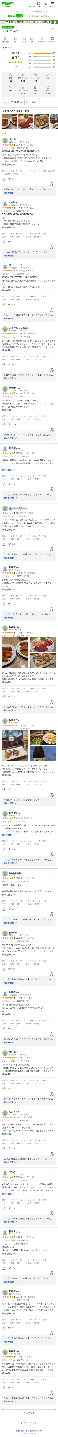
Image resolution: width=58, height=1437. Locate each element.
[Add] (52, 29)
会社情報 (20, 1430)
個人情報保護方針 (34, 1430)
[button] (9, 121)
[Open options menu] (54, 139)
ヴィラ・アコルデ (10, 31)
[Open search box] (5, 102)
